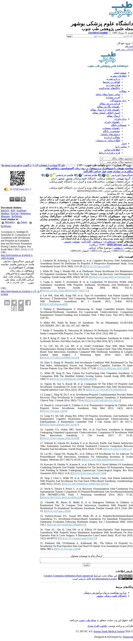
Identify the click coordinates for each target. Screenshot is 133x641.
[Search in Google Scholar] (103, 176)
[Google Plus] (21, 308)
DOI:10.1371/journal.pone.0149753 (77, 538)
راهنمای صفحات (111, 128)
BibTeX (5, 210)
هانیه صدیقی (90, 175)
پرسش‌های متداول (110, 134)
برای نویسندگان (118, 100)
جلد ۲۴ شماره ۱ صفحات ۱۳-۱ (49, 165)
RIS (13, 210)
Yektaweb (128, 636)
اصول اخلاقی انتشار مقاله (106, 112)
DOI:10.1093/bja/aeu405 (53, 304)
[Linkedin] (7, 302)
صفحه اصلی (120, 72)
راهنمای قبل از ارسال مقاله (105, 109)
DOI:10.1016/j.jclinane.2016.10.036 (59, 438)
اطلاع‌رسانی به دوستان (108, 140)
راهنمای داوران (112, 122)
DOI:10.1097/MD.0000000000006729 (103, 459)
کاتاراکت (86, 241)
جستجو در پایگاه (111, 131)
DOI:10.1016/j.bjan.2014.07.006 (88, 473)
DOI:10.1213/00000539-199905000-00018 (73, 379)
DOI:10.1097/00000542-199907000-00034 (85, 484)
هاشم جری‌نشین (64, 175)
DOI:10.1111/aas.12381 (96, 266)
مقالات (123, 91)
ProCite (15, 213)
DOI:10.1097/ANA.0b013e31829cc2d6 (61, 497)
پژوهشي (118, 247)
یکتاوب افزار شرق (97, 625)
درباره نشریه (113, 79)
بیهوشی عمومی (71, 241)
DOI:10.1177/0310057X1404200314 (106, 389)
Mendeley (10, 222)
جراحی (92, 247)
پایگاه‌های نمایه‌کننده (109, 88)
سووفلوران (110, 241)
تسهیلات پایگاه (119, 125)
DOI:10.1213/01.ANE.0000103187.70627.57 (64, 290)
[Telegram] (14, 302)
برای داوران (120, 119)
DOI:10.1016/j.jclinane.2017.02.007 (59, 424)
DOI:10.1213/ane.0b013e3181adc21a (109, 277)
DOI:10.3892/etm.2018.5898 (113, 368)
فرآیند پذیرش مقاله (109, 103)
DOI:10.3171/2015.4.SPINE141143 (59, 357)
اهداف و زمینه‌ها (111, 82)
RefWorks (17, 216)
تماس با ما (121, 146)
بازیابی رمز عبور (124, 49)
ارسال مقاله (113, 115)
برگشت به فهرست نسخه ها (16, 165)
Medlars (5, 213)
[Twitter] (21, 302)
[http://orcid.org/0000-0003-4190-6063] (107, 176)
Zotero (23, 222)
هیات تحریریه (113, 85)
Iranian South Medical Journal (109, 631)
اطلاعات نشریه (118, 75)
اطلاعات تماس (112, 149)
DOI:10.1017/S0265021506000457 (66, 524)
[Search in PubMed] (100, 176)
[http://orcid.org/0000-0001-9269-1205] (51, 176)
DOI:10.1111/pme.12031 (53, 411)
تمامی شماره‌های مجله (108, 94)
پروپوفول (97, 241)
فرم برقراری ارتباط (109, 152)
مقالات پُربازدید (112, 137)
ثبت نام (129, 46)
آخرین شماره (113, 97)
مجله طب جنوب (87, 620)
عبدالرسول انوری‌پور (122, 175)
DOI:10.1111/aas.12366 (67, 549)
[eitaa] (14, 308)
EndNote (21, 210)
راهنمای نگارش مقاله (108, 106)
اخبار (124, 143)
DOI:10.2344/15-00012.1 (117, 449)
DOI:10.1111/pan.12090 (57, 511)
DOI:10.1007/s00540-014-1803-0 (102, 400)
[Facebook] (28, 302)
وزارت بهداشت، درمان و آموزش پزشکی (105, 592)
